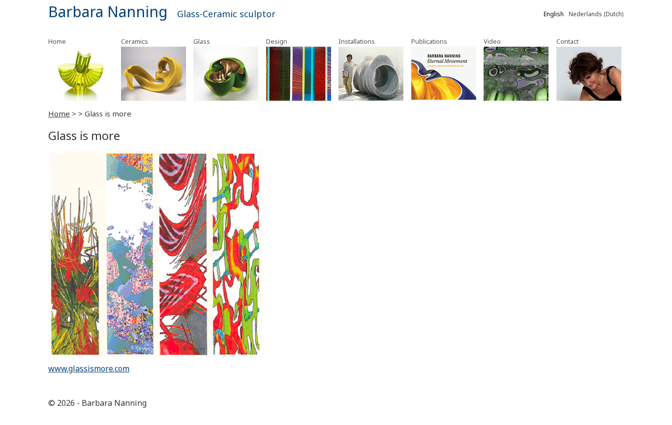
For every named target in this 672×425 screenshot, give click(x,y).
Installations (356, 41)
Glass (201, 41)
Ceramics (134, 41)
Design (276, 41)
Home (57, 41)
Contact (567, 41)
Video (492, 41)
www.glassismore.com (88, 368)
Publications (429, 41)
